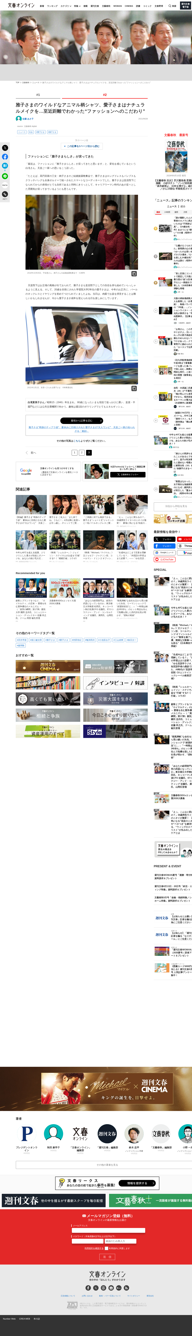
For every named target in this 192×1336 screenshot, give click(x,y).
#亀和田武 (90, 640)
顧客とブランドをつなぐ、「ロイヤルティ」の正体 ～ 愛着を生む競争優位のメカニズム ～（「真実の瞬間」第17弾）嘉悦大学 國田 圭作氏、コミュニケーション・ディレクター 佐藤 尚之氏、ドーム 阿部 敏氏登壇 (31, 610)
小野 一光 (180, 292)
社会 (31, 132)
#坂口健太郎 (36, 640)
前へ (33, 452)
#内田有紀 (76, 640)
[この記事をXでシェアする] (5, 148)
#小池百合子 (104, 640)
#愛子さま (40, 132)
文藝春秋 (106, 6)
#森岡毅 (20, 645)
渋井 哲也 (180, 475)
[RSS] (126, 1288)
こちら (77, 441)
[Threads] (103, 1288)
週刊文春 (95, 6)
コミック (147, 6)
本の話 (37, 1319)
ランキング (52, 6)
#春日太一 (131, 640)
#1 (38, 95)
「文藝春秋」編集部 (184, 323)
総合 (183, 206)
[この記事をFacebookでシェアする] (5, 157)
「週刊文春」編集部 (184, 406)
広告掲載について (68, 1296)
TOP (17, 83)
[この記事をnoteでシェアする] (5, 186)
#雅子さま (52, 132)
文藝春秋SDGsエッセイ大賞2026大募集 (62, 603)
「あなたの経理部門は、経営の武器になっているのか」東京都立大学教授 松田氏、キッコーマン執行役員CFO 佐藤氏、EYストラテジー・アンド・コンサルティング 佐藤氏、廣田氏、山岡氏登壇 (98, 610)
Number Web (9, 1319)
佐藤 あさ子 (28, 119)
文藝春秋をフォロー (129, 474)
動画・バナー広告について (110, 1296)
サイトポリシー (133, 1296)
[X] (96, 1288)
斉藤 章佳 (180, 354)
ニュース (35, 83)
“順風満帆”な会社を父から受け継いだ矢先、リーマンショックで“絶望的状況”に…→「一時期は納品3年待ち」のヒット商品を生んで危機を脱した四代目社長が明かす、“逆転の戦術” (132, 609)
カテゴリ (65, 6)
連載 (85, 6)
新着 (42, 6)
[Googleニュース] (111, 1288)
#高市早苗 (22, 640)
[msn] (119, 1288)
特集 (76, 6)
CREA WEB (24, 1319)
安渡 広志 (176, 447)
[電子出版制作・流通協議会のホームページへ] (72, 1306)
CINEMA (129, 6)
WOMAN (117, 6)
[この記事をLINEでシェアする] (5, 176)
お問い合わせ (87, 1296)
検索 (174, 6)
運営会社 (150, 1296)
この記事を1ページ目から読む (83, 146)
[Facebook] (88, 1288)
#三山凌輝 (118, 640)
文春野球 (159, 6)
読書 (138, 6)
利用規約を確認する (94, 1248)
